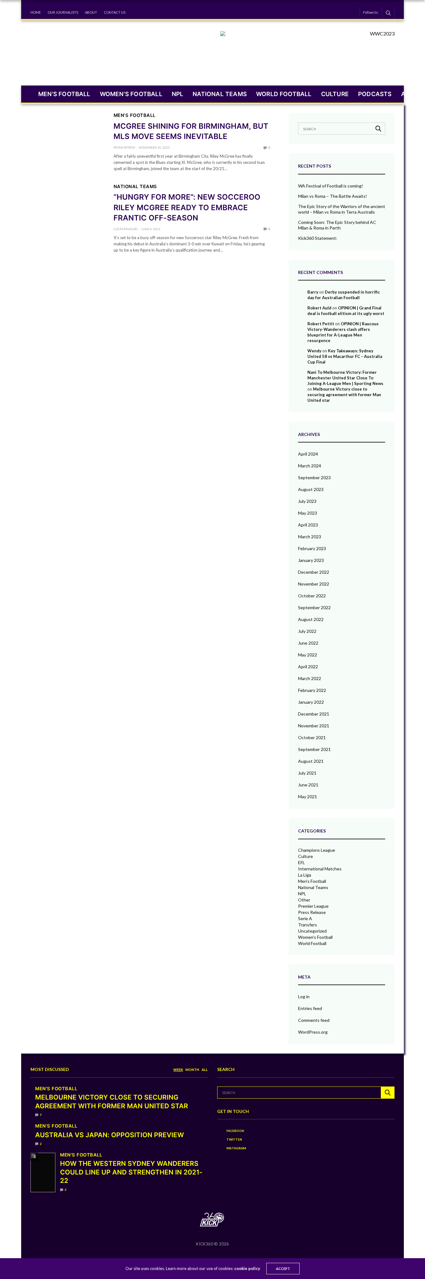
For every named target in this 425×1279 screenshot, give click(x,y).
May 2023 (307, 513)
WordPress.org (313, 1032)
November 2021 (313, 725)
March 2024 (309, 465)
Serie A (305, 918)
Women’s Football (131, 94)
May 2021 (307, 796)
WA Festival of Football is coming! (330, 185)
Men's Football (135, 115)
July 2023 (307, 501)
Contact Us (114, 12)
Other (304, 900)
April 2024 (308, 453)
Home (35, 12)
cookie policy (247, 1268)
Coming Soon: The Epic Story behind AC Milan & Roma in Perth (337, 225)
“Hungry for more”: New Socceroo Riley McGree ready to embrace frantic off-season (187, 207)
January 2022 (311, 702)
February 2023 (312, 548)
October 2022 (312, 595)
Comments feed (313, 1020)
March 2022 (309, 678)
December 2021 (313, 713)
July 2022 (307, 631)
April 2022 (308, 666)
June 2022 (308, 643)
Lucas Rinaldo (126, 229)
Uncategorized (312, 931)
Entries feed (310, 1008)
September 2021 (314, 749)
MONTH (192, 1070)
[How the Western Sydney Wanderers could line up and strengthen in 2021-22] (42, 1173)
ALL (205, 1070)
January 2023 (311, 560)
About (91, 12)
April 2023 (308, 524)
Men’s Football (64, 94)
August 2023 (311, 489)
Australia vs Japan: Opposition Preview (109, 1135)
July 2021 (307, 773)
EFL (301, 862)
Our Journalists (63, 12)
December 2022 (313, 572)
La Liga (304, 875)
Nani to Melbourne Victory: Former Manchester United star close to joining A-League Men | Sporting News (345, 378)
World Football (284, 94)
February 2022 (312, 690)
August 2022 (311, 619)
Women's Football (315, 937)
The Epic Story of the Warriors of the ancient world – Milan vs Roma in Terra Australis (341, 209)
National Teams (220, 94)
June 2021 (308, 784)
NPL (178, 94)
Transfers (307, 925)
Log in (304, 996)
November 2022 (313, 583)
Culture (335, 94)
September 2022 (314, 607)
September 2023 (314, 477)
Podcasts (375, 94)
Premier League (313, 906)
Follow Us (370, 12)
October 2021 (312, 737)
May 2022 (307, 654)
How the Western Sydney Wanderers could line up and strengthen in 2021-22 (131, 1172)
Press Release (312, 912)
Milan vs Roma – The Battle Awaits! (332, 196)
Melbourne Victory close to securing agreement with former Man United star (344, 395)
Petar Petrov (124, 147)
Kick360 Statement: (317, 238)
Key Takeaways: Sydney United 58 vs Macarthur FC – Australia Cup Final (344, 356)
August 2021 (311, 761)
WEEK (178, 1070)
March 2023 (309, 536)
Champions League (316, 850)
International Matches (320, 869)
